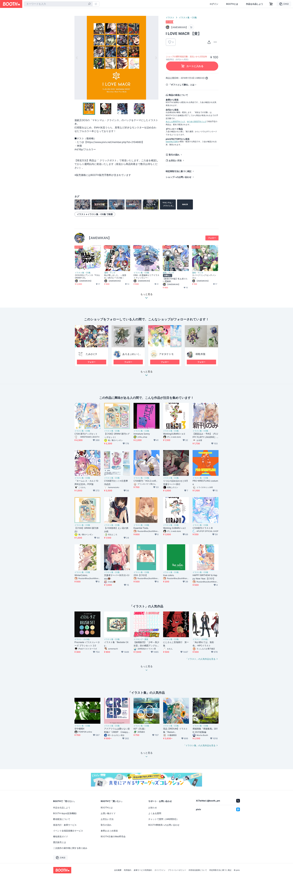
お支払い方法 (175, 160)
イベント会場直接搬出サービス (68, 830)
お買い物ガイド (108, 813)
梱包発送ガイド (60, 836)
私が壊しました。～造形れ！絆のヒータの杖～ (115, 276)
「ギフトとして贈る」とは (181, 84)
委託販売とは (59, 842)
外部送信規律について (198, 870)
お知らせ (152, 807)
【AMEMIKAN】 (99, 238)
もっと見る (146, 371)
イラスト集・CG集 (188, 17)
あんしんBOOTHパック (175, 121)
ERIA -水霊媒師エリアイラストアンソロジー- (146, 276)
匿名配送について (61, 819)
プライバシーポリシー (177, 870)
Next (156, 57)
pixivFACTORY (172, 141)
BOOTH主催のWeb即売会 (113, 836)
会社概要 (117, 870)
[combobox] (58, 4)
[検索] (89, 4)
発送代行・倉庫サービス (65, 825)
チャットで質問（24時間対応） (163, 819)
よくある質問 (154, 813)
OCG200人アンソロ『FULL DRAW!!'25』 (87, 276)
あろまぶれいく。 (132, 354)
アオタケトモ (166, 354)
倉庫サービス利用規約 (143, 870)
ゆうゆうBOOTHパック (196, 121)
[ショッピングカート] (271, 4)
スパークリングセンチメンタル (204, 276)
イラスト (170, 17)
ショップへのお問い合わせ (178, 177)
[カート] (191, 27)
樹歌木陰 (200, 354)
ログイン (214, 4)
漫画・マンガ (109, 273)
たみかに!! (91, 354)
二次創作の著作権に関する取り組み (70, 848)
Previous (76, 57)
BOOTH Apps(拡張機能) (65, 813)
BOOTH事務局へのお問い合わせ (163, 825)
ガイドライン (159, 870)
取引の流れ (174, 154)
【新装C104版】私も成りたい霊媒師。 (175, 279)
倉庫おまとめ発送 (109, 830)
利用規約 (127, 870)
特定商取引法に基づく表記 (178, 171)
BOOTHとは (232, 4)
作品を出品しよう (254, 4)
